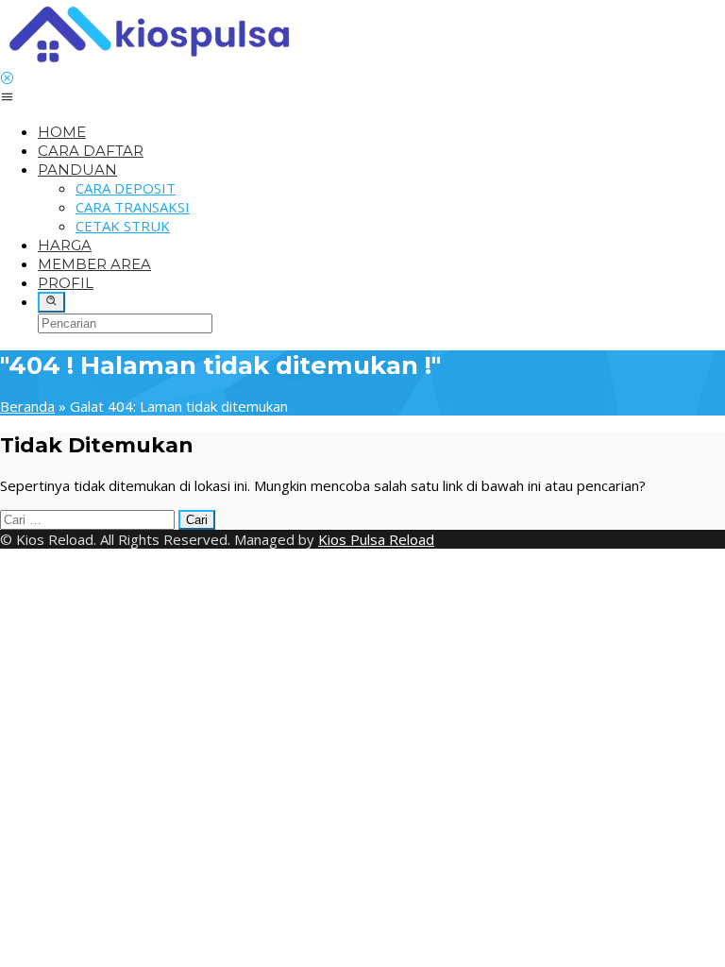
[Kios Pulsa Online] (148, 60)
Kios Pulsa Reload (376, 539)
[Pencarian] (51, 302)
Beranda (27, 406)
